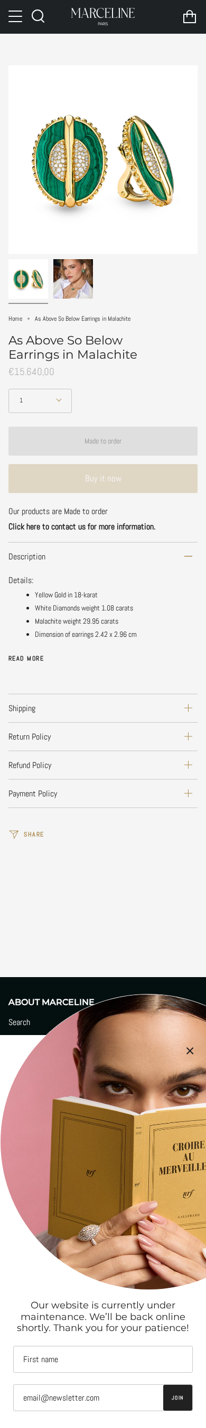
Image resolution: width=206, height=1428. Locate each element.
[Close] (190, 1051)
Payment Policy (32, 793)
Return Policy (29, 736)
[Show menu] (16, 16)
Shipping (21, 708)
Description (26, 556)
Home (15, 318)
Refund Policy (29, 765)
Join (178, 1397)
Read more (26, 658)
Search (19, 1022)
